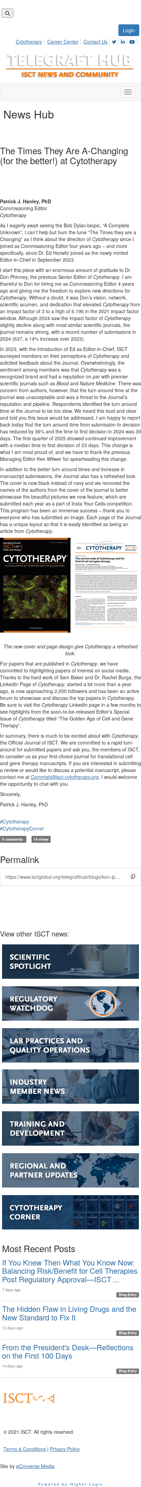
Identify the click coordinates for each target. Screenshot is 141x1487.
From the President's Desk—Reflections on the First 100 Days (67, 1351)
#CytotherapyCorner (22, 828)
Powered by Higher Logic (70, 1484)
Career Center (62, 41)
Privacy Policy (65, 1448)
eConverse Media (35, 1466)
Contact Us (95, 41)
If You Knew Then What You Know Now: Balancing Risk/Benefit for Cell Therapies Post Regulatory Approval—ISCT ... (70, 1270)
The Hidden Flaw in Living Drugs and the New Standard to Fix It (69, 1312)
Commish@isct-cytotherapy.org (65, 776)
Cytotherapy (29, 41)
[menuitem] (31, 40)
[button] (133, 876)
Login (129, 30)
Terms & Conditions (24, 1448)
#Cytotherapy (14, 821)
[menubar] (77, 40)
